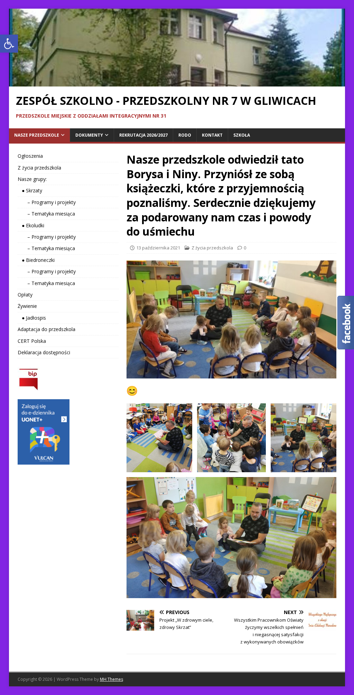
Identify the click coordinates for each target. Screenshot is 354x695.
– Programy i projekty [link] (47, 202)
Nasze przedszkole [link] (36, 135)
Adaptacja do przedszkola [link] (46, 329)
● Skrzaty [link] (30, 190)
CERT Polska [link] (32, 341)
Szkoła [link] (241, 135)
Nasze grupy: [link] (32, 179)
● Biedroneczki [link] (36, 260)
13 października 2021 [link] (158, 248)
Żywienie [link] (27, 306)
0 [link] (245, 248)
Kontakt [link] (212, 135)
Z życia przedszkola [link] (212, 248)
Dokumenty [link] (89, 135)
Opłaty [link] (25, 294)
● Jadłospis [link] (32, 317)
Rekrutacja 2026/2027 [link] (143, 135)
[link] (9, 44)
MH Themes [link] (111, 679)
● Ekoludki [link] (31, 225)
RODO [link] (184, 135)
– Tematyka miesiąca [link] (46, 213)
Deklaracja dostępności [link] (44, 352)
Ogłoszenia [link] (30, 156)
